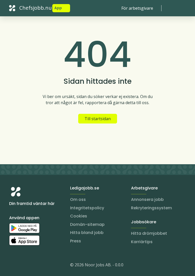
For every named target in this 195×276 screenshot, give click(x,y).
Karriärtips (142, 242)
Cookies (78, 216)
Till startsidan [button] (98, 118)
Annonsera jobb (147, 199)
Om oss (78, 199)
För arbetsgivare (137, 8)
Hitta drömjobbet (149, 233)
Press (75, 241)
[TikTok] (44, 266)
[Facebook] (33, 266)
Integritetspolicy (87, 208)
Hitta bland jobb (87, 233)
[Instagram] (13, 266)
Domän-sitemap (87, 224)
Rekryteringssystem (151, 208)
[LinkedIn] (23, 266)
